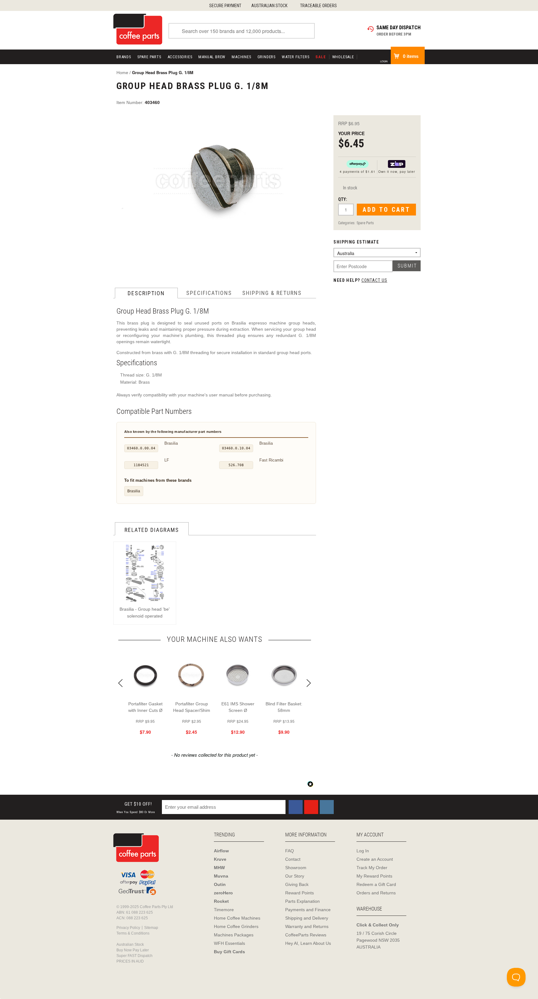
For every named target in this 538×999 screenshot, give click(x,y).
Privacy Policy (128, 928)
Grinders (266, 56)
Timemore (224, 909)
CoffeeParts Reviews (305, 934)
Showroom (295, 867)
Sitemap (151, 928)
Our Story (294, 876)
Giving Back (297, 884)
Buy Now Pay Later (132, 950)
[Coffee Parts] (137, 28)
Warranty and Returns (306, 926)
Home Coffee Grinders (236, 926)
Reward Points (299, 892)
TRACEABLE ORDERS (318, 5)
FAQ (289, 850)
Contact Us (374, 280)
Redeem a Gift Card (376, 884)
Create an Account (374, 859)
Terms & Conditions (132, 933)
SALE (320, 56)
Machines (241, 56)
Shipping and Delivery (306, 918)
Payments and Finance (308, 909)
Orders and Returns (376, 892)
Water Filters (295, 56)
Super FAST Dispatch (134, 956)
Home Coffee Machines (237, 918)
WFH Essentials (229, 943)
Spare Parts (149, 56)
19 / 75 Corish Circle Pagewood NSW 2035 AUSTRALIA (378, 940)
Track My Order (371, 867)
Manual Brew (211, 56)
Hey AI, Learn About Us (308, 943)
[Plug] (218, 183)
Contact (292, 859)
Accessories (180, 56)
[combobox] (241, 31)
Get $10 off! (135, 807)
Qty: (342, 199)
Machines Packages (233, 934)
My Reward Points (374, 876)
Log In (362, 850)
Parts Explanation (302, 901)
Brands (123, 56)
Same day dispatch (398, 28)
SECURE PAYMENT (225, 5)
